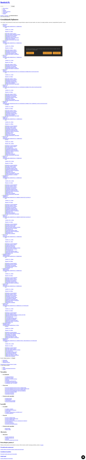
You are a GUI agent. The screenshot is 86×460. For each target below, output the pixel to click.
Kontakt (4, 13)
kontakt (42, 444)
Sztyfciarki (7, 379)
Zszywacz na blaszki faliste (10, 401)
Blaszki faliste (7, 428)
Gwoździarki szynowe (9, 377)
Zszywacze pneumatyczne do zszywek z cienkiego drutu (15, 387)
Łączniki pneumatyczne (9, 436)
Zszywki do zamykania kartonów (11, 423)
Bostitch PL (5, 2)
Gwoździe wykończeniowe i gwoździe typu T (13, 412)
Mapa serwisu (5, 361)
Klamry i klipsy (8, 429)
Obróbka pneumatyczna (9, 437)
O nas (4, 9)
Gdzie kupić (5, 12)
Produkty (4, 10)
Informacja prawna (6, 362)
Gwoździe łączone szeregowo (10, 409)
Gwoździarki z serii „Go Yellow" (11, 383)
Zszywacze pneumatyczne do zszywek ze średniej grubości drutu (17, 388)
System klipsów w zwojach (10, 400)
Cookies (14, 364)
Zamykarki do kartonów (9, 393)
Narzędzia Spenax (8, 398)
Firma (4, 367)
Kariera (4, 369)
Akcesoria (7, 438)
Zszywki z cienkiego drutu (10, 417)
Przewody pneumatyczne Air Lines (11, 440)
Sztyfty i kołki (7, 411)
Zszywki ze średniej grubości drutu (11, 418)
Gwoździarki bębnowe (9, 376)
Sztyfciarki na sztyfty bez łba (10, 380)
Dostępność (5, 360)
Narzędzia (6, 15)
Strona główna (5, 8)
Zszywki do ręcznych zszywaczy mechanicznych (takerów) (16, 420)
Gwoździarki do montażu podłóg (11, 382)
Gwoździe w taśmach (9, 408)
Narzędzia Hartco (8, 399)
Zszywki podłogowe (9, 421)
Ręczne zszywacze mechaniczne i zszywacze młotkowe (15, 390)
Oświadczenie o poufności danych (6, 364)
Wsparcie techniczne (6, 11)
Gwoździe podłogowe (9, 413)
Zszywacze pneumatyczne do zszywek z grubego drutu (15, 389)
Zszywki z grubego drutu (9, 419)
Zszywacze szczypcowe (9, 392)
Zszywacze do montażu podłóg (11, 391)
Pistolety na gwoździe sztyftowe (11, 378)
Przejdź (13, 6)
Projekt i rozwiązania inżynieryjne (9, 368)
